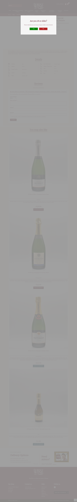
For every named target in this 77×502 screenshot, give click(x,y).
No (43, 28)
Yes (34, 28)
